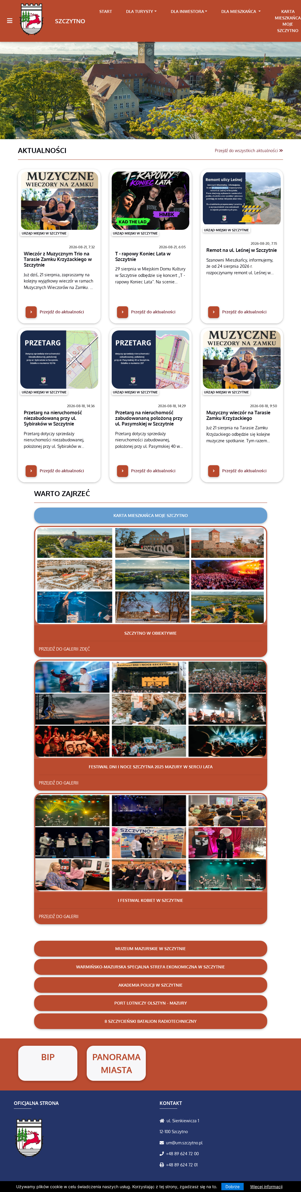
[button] (22, 84)
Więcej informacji (266, 1186)
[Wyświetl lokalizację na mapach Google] (163, 1120)
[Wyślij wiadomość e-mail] (163, 1142)
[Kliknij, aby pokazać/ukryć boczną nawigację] (12, 21)
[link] (141, 11)
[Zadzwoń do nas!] (163, 1153)
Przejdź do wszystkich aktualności (247, 150)
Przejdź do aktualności (61, 311)
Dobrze (232, 1186)
